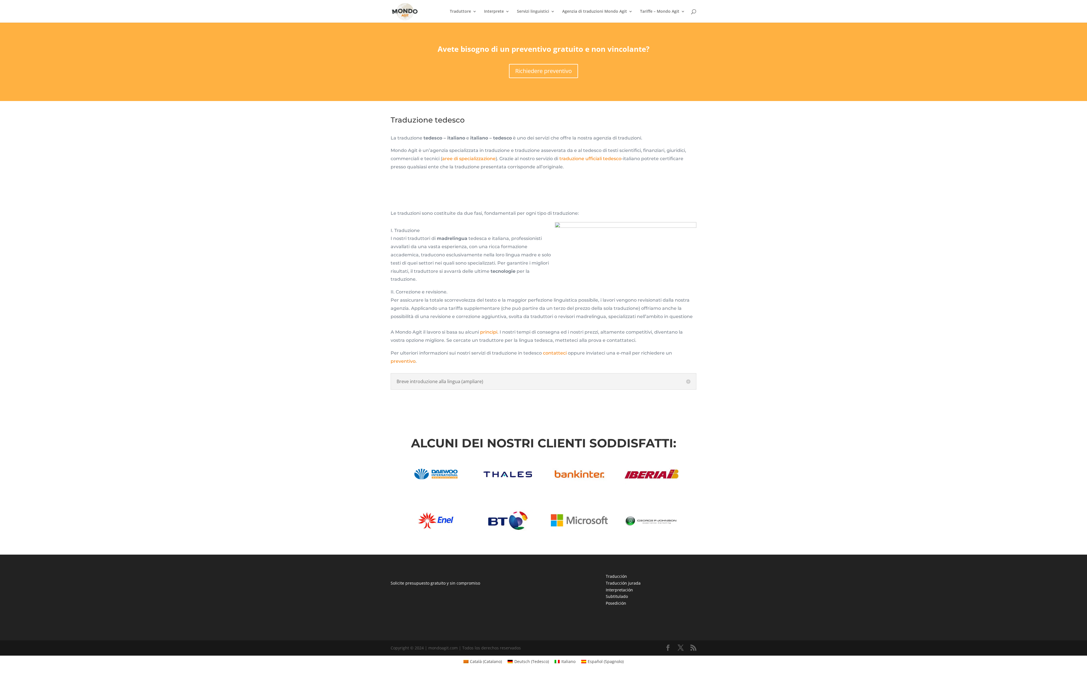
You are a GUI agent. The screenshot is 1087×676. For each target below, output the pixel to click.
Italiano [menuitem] (568, 661)
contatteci (555, 353)
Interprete (494, 11)
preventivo (403, 361)
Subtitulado (617, 596)
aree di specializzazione (469, 158)
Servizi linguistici (533, 11)
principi (488, 332)
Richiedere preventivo (543, 71)
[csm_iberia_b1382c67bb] (651, 483)
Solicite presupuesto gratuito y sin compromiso (435, 583)
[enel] (436, 530)
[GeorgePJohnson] (651, 530)
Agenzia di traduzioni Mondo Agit (594, 11)
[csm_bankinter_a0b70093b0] (579, 483)
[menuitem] (483, 661)
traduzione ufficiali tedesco (590, 158)
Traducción (616, 576)
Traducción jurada (623, 583)
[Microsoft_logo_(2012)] (579, 530)
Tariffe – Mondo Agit (659, 11)
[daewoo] (436, 483)
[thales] (507, 483)
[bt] (507, 530)
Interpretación (619, 590)
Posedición (616, 603)
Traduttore (460, 11)
